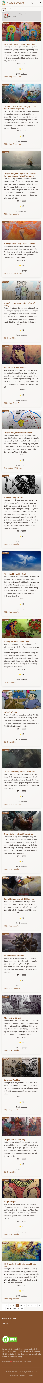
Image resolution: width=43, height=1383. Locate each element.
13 (17, 1305)
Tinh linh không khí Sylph (15, 574)
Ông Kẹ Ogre (10, 1202)
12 (13, 1305)
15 (24, 1305)
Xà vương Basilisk (12, 1080)
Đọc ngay (5, 23)
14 (21, 1305)
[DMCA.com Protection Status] (9, 1342)
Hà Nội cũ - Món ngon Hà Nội (13, 1328)
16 (28, 1305)
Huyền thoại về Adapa (14, 955)
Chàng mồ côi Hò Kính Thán (16, 642)
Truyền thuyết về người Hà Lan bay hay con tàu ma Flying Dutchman (20, 175)
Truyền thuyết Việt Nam (13, 468)
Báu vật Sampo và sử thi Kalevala (19, 899)
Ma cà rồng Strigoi (12, 1018)
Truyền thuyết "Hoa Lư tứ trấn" (18, 433)
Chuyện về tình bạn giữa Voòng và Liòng (19, 304)
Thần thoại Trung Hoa (12, 77)
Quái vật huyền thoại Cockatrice (18, 834)
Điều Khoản (14, 1375)
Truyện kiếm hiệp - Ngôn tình (13, 1331)
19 (39, 1305)
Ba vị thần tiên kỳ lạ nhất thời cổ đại (20, 44)
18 (35, 1305)
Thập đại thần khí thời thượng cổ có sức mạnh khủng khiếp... (20, 107)
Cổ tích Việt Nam (10, 338)
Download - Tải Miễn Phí (11, 1334)
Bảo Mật (23, 1375)
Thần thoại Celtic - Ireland (14, 273)
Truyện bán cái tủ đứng (14, 1139)
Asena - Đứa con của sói (15, 368)
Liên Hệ (30, 1375)
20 (3, 1308)
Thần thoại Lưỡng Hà (12, 988)
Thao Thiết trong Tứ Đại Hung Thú (19, 772)
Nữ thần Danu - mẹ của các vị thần (19, 244)
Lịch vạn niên (7, 1326)
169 (14, 1308)
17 (32, 1305)
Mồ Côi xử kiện (10, 712)
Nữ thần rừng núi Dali (13, 498)
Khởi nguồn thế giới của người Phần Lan (20, 1265)
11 (10, 1305)
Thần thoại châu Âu (11, 214)
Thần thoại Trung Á (11, 403)
